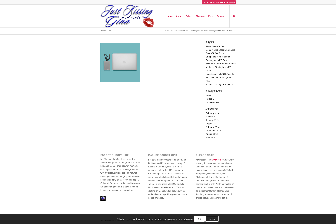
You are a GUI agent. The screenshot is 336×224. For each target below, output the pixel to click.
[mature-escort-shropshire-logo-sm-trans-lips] (127, 16)
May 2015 (210, 116)
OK (199, 219)
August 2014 (212, 123)
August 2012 (212, 133)
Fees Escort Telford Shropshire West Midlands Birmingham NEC (220, 77)
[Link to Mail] (234, 16)
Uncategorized (212, 102)
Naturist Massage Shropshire (219, 84)
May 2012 (210, 137)
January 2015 (212, 120)
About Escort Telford (215, 46)
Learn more (212, 219)
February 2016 (212, 113)
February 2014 (212, 127)
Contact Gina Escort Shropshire (220, 49)
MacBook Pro (105, 30)
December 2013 (213, 130)
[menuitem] (169, 16)
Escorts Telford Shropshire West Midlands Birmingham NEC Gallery (221, 67)
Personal (210, 98)
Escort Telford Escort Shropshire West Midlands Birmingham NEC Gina (218, 57)
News (208, 95)
